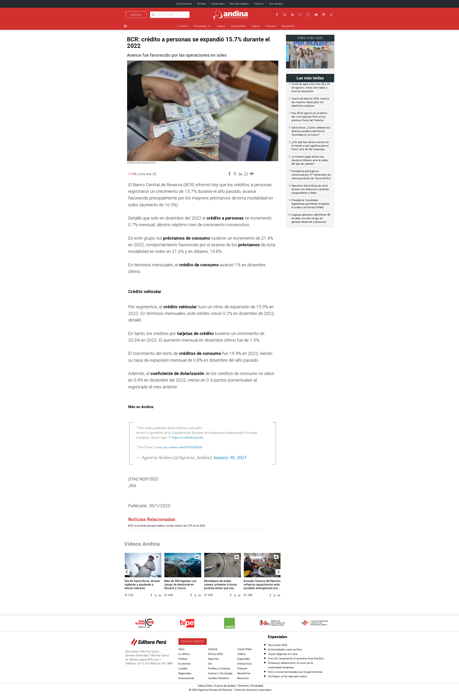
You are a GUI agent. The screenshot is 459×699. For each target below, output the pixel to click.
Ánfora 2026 (215, 654)
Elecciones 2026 (277, 645)
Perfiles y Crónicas (219, 668)
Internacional (186, 678)
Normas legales (239, 3)
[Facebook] (277, 14)
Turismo (259, 3)
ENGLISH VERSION (192, 641)
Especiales (218, 3)
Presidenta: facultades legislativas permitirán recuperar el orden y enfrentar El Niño (310, 204)
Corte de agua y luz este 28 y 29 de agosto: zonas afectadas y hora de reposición (311, 87)
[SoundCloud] (316, 14)
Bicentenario (184, 3)
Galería (221, 26)
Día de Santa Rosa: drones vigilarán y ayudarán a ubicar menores (142, 584)
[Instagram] (308, 14)
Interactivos (244, 663)
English (136, 14)
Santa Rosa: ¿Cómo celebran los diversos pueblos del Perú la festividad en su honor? (311, 131)
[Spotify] (323, 14)
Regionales (184, 673)
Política (182, 658)
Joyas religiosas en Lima (282, 654)
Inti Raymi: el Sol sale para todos (287, 676)
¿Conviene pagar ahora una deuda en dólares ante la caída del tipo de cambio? (310, 160)
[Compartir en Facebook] (152, 595)
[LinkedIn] (292, 14)
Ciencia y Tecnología (220, 673)
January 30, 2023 (229, 457)
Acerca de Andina (225, 685)
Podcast (271, 26)
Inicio (181, 649)
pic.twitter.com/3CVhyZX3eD (183, 447)
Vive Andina (276, 3)
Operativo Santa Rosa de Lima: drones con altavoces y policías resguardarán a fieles (310, 189)
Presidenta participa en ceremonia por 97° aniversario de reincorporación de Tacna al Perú (311, 175)
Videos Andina (142, 544)
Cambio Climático (218, 678)
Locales (183, 668)
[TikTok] (331, 14)
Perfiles (201, 3)
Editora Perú (205, 685)
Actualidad (202, 26)
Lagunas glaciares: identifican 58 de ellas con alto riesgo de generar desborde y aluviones (311, 218)
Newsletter (288, 26)
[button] (126, 572)
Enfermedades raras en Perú (285, 649)
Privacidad (257, 685)
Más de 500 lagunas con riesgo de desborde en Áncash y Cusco (180, 584)
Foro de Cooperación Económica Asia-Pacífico (296, 658)
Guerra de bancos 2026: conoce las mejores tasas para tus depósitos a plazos (310, 102)
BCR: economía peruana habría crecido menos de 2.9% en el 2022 (166, 525)
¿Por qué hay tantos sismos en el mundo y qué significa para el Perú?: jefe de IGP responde (310, 146)
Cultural (212, 649)
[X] (284, 14)
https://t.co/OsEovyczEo (187, 437)
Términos (243, 685)
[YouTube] (300, 14)
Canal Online (238, 26)
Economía (184, 663)
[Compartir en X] (156, 595)
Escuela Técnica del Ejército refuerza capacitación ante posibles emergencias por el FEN (262, 586)
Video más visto (310, 38)
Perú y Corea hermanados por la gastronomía (295, 672)
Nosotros (243, 678)
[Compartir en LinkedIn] (160, 595)
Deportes (213, 658)
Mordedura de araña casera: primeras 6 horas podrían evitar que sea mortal (220, 586)
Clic (210, 663)
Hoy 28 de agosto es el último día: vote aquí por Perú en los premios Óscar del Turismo (309, 116)
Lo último (182, 26)
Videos (255, 26)
